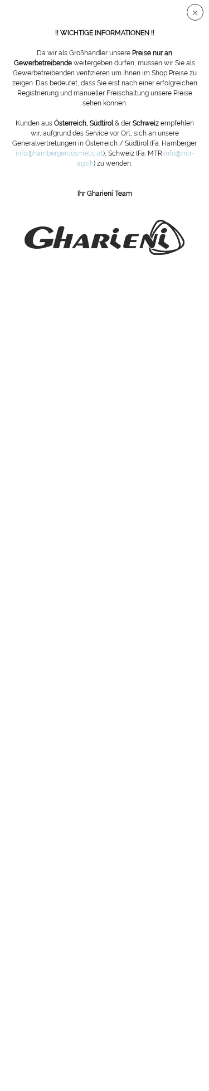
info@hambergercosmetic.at (59, 153)
